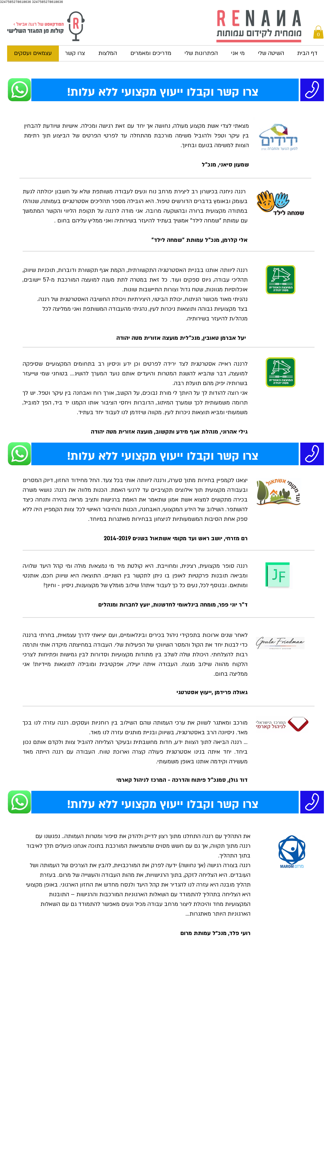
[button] (318, 32)
